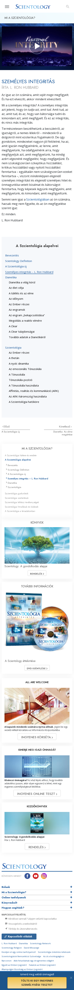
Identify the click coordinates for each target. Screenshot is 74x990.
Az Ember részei (19, 304)
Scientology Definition (18, 261)
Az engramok (17, 309)
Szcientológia (13, 347)
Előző (7, 426)
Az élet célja (16, 287)
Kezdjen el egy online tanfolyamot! (19, 952)
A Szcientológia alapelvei (18, 459)
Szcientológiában (37, 199)
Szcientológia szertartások (17, 498)
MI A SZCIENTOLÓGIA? (37, 448)
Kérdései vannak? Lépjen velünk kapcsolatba (32, 918)
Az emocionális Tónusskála (25, 369)
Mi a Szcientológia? (14, 892)
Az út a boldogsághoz (53, 956)
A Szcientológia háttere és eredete (20, 455)
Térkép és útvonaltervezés (22, 928)
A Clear (13, 326)
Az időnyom (16, 298)
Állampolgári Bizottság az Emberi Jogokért (22, 969)
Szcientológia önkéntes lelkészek (54, 952)
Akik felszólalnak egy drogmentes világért (34, 960)
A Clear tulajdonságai (21, 331)
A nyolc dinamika (19, 363)
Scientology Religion (12, 947)
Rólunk (6, 887)
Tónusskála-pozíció (20, 380)
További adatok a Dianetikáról (27, 337)
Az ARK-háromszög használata (28, 396)
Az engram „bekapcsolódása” (27, 315)
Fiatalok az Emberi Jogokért (42, 965)
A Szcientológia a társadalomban (20, 511)
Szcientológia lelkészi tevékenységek (22, 502)
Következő (65, 426)
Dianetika (11, 277)
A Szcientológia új (16, 266)
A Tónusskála (17, 374)
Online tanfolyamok (14, 897)
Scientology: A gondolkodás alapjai (25, 566)
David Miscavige (31, 947)
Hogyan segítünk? (13, 908)
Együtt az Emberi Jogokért (14, 965)
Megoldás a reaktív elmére (25, 320)
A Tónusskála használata (24, 385)
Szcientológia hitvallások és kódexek (21, 506)
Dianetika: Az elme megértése (62, 433)
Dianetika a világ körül (22, 282)
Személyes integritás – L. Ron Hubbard (29, 272)
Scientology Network (40, 943)
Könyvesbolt (9, 902)
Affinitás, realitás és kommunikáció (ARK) (34, 391)
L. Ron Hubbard (9, 943)
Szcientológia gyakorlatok (16, 493)
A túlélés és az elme (21, 293)
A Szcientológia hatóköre (24, 402)
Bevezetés (12, 255)
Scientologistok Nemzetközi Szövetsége (21, 956)
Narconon (6, 960)
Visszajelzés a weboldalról (22, 923)
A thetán (14, 358)
